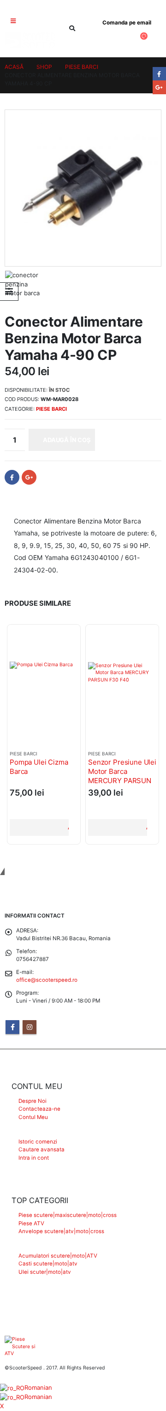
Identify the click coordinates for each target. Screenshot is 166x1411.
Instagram (29, 1027)
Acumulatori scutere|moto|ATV (57, 1256)
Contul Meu (33, 1117)
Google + (29, 477)
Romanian (38, 1387)
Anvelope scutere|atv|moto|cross (61, 1231)
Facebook (12, 477)
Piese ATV (31, 1223)
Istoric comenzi (37, 1141)
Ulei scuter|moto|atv (44, 1272)
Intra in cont (33, 1158)
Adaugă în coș (66, 440)
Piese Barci (51, 409)
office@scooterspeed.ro (46, 980)
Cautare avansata (41, 1149)
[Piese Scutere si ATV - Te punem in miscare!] (30, 40)
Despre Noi (32, 1101)
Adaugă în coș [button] (146, 827)
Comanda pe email (126, 22)
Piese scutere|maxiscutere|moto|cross (67, 1215)
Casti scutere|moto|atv (47, 1263)
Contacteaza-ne (39, 1109)
